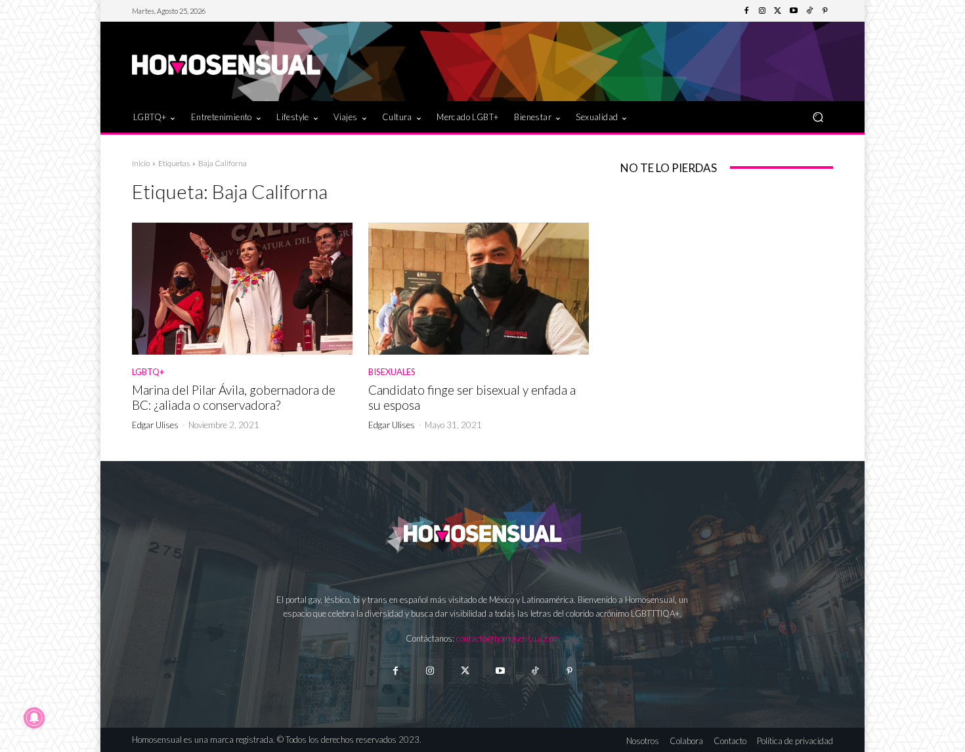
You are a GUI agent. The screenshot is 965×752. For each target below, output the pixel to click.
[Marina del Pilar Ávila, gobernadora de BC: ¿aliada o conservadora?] (242, 289)
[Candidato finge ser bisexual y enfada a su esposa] (478, 289)
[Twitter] (778, 11)
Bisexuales (392, 372)
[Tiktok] (534, 671)
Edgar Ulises (155, 425)
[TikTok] (809, 11)
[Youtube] (794, 11)
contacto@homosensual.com (508, 638)
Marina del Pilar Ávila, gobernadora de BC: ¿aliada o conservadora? (233, 397)
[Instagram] (762, 11)
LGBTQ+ (148, 372)
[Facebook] (746, 11)
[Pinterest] (825, 11)
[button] (817, 116)
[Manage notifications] (34, 717)
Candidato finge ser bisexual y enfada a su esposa (472, 397)
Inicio (141, 163)
